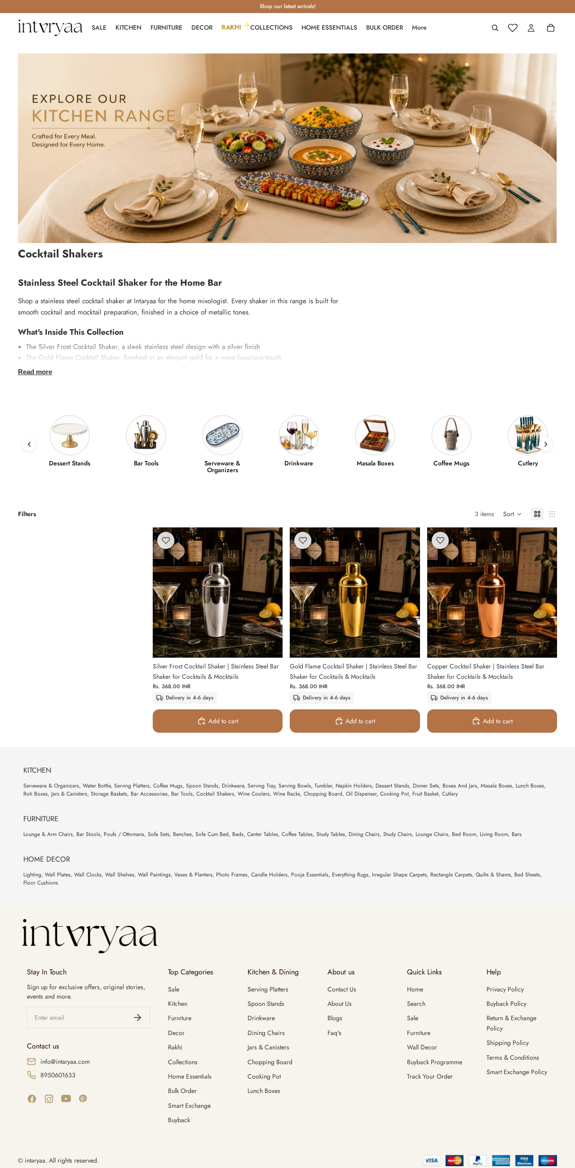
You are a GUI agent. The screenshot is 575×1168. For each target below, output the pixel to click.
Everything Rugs (350, 875)
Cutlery (450, 794)
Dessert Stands (392, 786)
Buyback (179, 1119)
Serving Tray (261, 786)
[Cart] (551, 28)
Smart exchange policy (517, 1071)
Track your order (430, 1076)
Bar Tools (182, 794)
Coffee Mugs (167, 786)
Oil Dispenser (361, 794)
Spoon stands (266, 1003)
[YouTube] (66, 1099)
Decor (176, 1032)
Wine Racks (286, 794)
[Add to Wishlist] (165, 540)
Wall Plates (58, 875)
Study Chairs (397, 834)
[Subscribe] (137, 1017)
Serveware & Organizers (51, 786)
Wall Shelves (119, 875)
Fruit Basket (425, 794)
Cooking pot (264, 1076)
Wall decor (422, 1047)
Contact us (341, 989)
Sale (173, 989)
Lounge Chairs (432, 834)
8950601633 (57, 1075)
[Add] (269, 644)
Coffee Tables (297, 834)
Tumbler (323, 786)
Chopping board (270, 1061)
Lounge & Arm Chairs (48, 834)
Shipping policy (508, 1042)
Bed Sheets (527, 875)
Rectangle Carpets (451, 875)
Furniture (179, 1017)
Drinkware (233, 786)
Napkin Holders (354, 786)
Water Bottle (97, 786)
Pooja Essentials (309, 875)
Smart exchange (189, 1105)
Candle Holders (269, 875)
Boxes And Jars (459, 786)
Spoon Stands (202, 786)
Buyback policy (506, 1003)
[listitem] (419, 28)
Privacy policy (505, 989)
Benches (182, 834)
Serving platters (268, 989)
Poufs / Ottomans (124, 834)
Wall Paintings (154, 875)
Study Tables (330, 834)
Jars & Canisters (69, 794)
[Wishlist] (512, 28)
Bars (517, 834)
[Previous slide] (166, 592)
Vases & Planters (193, 875)
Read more (35, 372)
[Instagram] (49, 1099)
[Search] (495, 28)
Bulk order (182, 1090)
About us (339, 1003)
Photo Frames (232, 875)
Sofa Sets (158, 834)
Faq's (334, 1032)
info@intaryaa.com (65, 1061)
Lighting (32, 875)
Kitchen (177, 1003)
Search (416, 1003)
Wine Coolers (254, 794)
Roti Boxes (35, 794)
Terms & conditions (513, 1057)
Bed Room (464, 834)
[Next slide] (269, 592)
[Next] (546, 444)
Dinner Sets (426, 786)
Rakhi (175, 1047)
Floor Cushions (40, 883)
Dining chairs (266, 1032)
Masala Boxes (496, 786)
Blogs (334, 1017)
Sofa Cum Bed (212, 834)
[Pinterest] (83, 1099)
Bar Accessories (149, 794)
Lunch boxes (264, 1090)
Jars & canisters (268, 1047)
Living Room (494, 834)
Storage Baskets (109, 794)
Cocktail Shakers (215, 794)
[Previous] (29, 444)
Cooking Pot (394, 794)
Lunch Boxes (530, 786)
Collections (183, 1061)
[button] (512, 514)
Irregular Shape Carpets (399, 875)
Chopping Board (323, 794)
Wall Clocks (88, 875)
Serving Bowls (295, 786)
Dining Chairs (364, 834)
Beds (237, 834)
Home (415, 989)
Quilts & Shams (493, 875)
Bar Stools (88, 834)
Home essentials (190, 1076)
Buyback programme (434, 1061)
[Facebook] (32, 1099)
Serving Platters (132, 786)
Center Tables (262, 834)
